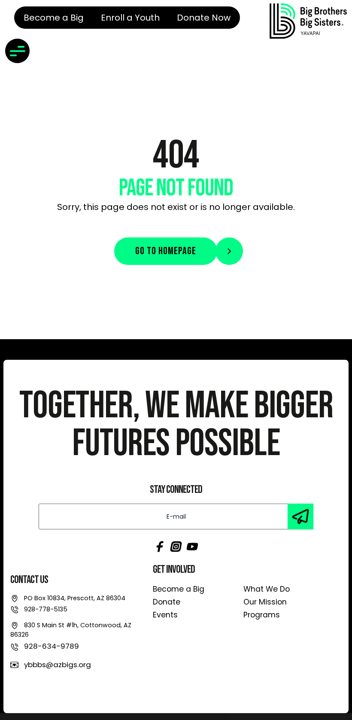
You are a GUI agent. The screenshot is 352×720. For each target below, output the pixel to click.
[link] (308, 21)
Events (165, 615)
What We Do (266, 589)
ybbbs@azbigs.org (57, 664)
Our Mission (265, 602)
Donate (166, 602)
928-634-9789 (51, 646)
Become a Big (178, 589)
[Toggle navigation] (17, 51)
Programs (261, 615)
